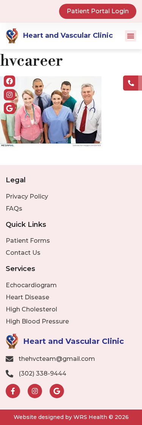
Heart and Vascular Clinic (68, 35)
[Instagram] (9, 94)
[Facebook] (9, 81)
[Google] (9, 108)
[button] (130, 36)
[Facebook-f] (13, 391)
